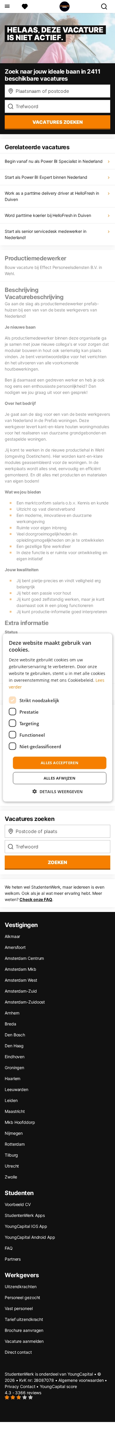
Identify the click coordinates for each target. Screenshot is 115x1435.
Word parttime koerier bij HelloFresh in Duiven (48, 215)
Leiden (11, 1100)
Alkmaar (12, 936)
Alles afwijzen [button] (60, 777)
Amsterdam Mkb (20, 969)
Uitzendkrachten (21, 1286)
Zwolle (11, 1176)
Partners (13, 1259)
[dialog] (57, 718)
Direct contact (18, 1352)
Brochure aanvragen (24, 1330)
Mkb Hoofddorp (20, 1122)
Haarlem (12, 1078)
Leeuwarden (16, 1089)
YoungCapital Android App (30, 1237)
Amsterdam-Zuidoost (25, 1001)
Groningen (14, 1067)
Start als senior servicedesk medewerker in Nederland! (45, 234)
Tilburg (11, 1155)
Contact (27, 1386)
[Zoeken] (106, 6)
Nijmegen (14, 1133)
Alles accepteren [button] (59, 762)
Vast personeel (19, 1308)
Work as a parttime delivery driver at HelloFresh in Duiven (52, 196)
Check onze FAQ (35, 899)
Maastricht (15, 1111)
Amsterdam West (21, 980)
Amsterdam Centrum (24, 958)
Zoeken (57, 862)
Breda (10, 1023)
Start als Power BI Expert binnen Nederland (46, 177)
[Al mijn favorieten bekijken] (25, 6)
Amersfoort (15, 947)
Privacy (12, 1386)
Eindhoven (14, 1056)
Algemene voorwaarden (81, 1380)
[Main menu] (7, 6)
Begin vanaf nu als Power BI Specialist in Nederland (54, 161)
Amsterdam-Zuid (21, 991)
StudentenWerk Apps (25, 1215)
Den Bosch (15, 1034)
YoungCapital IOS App (26, 1226)
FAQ (9, 1248)
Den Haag (14, 1045)
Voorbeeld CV (18, 1204)
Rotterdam (15, 1144)
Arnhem (12, 1012)
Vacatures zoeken (57, 122)
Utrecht (12, 1165)
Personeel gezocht (22, 1297)
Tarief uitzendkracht (24, 1319)
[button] (57, 791)
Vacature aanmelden (24, 1341)
